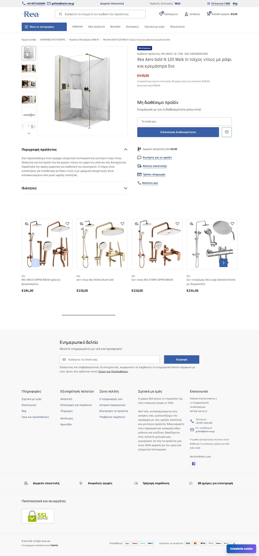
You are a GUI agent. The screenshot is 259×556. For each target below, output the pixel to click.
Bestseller (115, 26)
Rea (23, 276)
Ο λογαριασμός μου (110, 399)
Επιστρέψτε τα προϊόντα (113, 411)
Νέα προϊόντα (96, 26)
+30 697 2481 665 (204, 423)
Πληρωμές (66, 411)
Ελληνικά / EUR (220, 3)
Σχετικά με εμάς (155, 26)
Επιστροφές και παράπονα (76, 405)
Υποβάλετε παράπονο (112, 417)
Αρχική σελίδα (29, 39)
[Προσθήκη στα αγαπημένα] (67, 223)
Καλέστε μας (150, 183)
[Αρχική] (31, 14)
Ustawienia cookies (241, 549)
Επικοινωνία (177, 26)
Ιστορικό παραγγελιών (112, 405)
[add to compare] (26, 223)
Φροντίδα (66, 424)
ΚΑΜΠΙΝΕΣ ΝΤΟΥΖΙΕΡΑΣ (52, 39)
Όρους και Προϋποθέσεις (113, 371)
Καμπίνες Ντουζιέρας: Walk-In (84, 39)
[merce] (54, 545)
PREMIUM (77, 26)
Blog (235, 3)
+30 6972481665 (36, 3)
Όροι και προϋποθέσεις (35, 417)
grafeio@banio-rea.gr (63, 3)
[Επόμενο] (223, 263)
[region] (29, 91)
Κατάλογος (66, 418)
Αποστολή (66, 399)
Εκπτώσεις (132, 26)
